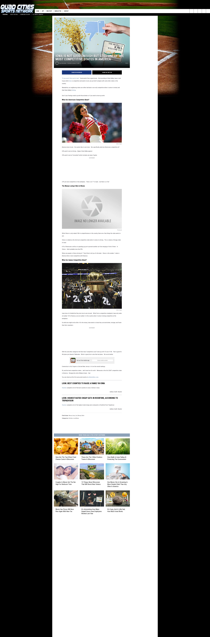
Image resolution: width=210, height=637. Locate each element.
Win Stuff (49, 11)
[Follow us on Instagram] (204, 11)
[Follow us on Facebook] (200, 11)
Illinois (70, 415)
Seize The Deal (14, 14)
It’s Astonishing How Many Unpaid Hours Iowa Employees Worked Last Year (91, 511)
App (43, 11)
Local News (76, 418)
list (76, 415)
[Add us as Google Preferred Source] (196, 11)
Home (37, 11)
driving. (74, 90)
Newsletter (58, 11)
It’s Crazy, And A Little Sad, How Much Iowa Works (116, 510)
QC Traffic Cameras (38, 14)
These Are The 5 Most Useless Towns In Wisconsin (91, 458)
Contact (66, 11)
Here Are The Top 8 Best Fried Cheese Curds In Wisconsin (66, 458)
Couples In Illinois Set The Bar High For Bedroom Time (66, 483)
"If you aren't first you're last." (70, 78)
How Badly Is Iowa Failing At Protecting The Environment (116, 458)
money (79, 415)
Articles (71, 418)
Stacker (64, 388)
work (83, 415)
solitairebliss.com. (93, 377)
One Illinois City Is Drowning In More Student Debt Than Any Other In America (117, 484)
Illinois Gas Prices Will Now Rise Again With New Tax (65, 510)
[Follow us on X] (208, 11)
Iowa (70, 81)
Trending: (5, 14)
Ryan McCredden (62, 63)
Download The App (25, 14)
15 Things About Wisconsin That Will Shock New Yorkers (91, 483)
